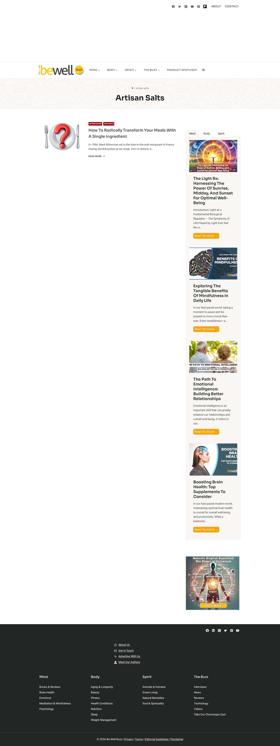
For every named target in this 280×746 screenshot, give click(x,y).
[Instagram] (186, 6)
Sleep (94, 714)
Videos (198, 709)
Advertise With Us (129, 656)
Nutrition (96, 709)
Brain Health (46, 692)
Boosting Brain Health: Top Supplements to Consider (209, 489)
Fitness (95, 698)
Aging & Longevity (102, 687)
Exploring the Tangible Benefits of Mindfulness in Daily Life (210, 293)
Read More (96, 156)
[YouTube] (192, 6)
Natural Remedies (153, 698)
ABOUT (216, 6)
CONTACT (232, 6)
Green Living (150, 692)
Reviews (199, 698)
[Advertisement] (140, 37)
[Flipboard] (205, 6)
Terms (139, 739)
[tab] (192, 133)
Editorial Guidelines (157, 739)
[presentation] (61, 136)
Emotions (45, 698)
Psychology (46, 709)
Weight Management (103, 720)
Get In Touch (126, 651)
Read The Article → (207, 236)
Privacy (128, 739)
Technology (201, 703)
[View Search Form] (203, 70)
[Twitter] (179, 6)
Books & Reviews (49, 687)
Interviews (95, 123)
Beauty (95, 692)
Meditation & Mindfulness (55, 703)
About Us (124, 645)
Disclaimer (176, 739)
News (197, 692)
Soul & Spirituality (153, 703)
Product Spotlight (182, 69)
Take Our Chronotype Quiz (210, 714)
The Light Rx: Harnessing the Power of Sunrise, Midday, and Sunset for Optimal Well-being (213, 190)
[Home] (132, 88)
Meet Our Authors (129, 662)
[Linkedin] (213, 630)
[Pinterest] (198, 6)
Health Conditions (102, 703)
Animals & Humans (154, 687)
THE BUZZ (109, 123)
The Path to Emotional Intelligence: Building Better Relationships (208, 389)
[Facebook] (173, 6)
